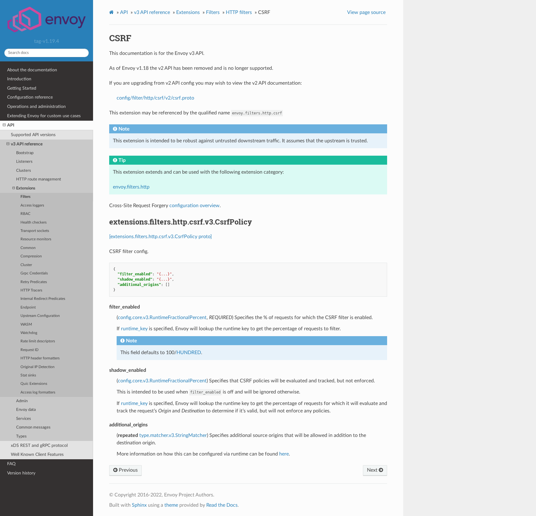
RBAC (25, 214)
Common (28, 248)
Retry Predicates (33, 282)
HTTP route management (38, 179)
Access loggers (32, 205)
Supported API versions (33, 134)
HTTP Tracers (31, 290)
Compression (31, 256)
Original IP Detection (37, 367)
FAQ (11, 463)
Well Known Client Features (37, 454)
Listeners (24, 162)
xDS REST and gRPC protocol (39, 445)
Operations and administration (36, 106)
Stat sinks (28, 375)
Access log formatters (37, 392)
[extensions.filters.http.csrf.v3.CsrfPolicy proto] (160, 236)
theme (171, 505)
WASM (26, 324)
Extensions (25, 188)
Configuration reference (30, 97)
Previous (128, 470)
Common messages (33, 427)
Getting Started (21, 88)
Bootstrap (25, 153)
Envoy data (26, 410)
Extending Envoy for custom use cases (44, 115)
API (10, 125)
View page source (366, 12)
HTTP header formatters (40, 358)
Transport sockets (34, 231)
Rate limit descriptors (37, 341)
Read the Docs (222, 505)
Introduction (19, 79)
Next (373, 470)
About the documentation (32, 70)
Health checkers (33, 222)
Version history (21, 473)
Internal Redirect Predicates (42, 298)
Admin (22, 401)
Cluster (26, 265)
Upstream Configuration (40, 316)
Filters (25, 196)
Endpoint (28, 307)
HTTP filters (239, 12)
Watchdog (28, 333)
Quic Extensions (33, 383)
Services (23, 419)
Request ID (29, 350)
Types (21, 436)
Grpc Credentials (34, 273)
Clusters (23, 171)
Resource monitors (35, 239)
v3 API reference (26, 144)
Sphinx (139, 505)
